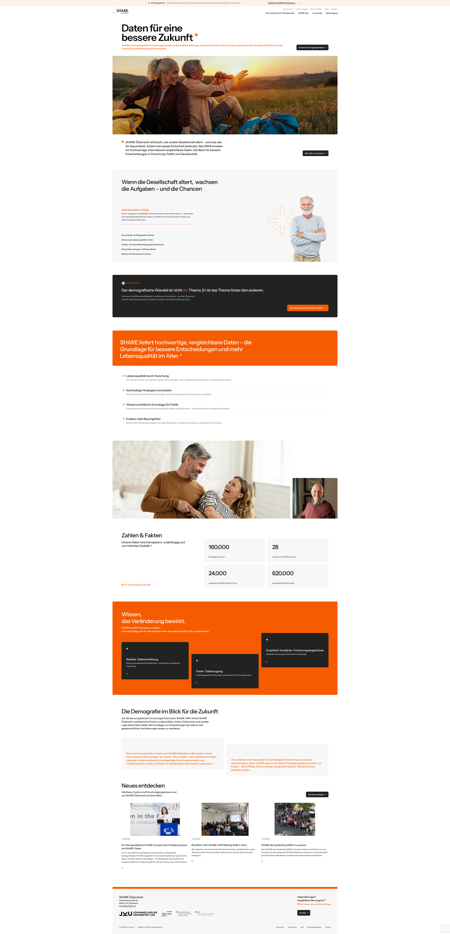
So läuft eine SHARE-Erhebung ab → (282, 3)
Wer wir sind (288, 9)
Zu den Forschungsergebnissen (311, 47)
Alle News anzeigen (316, 794)
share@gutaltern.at (127, 906)
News (327, 9)
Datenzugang (332, 13)
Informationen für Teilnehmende (279, 13)
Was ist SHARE (316, 9)
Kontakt (335, 9)
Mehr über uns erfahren (314, 153)
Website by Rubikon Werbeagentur (150, 927)
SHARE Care (303, 13)
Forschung (317, 13)
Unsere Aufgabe (301, 9)
